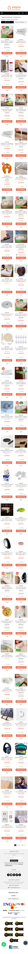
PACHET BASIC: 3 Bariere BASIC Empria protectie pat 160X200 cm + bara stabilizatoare (7, 41)
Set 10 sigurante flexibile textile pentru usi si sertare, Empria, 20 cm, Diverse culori (21, 348)
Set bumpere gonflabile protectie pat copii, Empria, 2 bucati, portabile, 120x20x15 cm (21, 75)
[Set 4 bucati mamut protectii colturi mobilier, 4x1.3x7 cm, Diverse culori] (7, 509)
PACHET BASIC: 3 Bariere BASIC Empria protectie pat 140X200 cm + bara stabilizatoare (21, 314)
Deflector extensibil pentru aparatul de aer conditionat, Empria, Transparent (7, 383)
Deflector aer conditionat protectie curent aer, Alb (7, 144)
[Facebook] (8, 875)
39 (22, 845)
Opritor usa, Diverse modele (7, 178)
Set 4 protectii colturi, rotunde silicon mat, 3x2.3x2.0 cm (21, 826)
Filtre (8, 22)
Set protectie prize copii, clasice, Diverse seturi (21, 724)
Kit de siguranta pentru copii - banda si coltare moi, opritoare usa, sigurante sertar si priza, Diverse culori (7, 348)
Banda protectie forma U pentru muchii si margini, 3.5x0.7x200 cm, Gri (7, 314)
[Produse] (2, 13)
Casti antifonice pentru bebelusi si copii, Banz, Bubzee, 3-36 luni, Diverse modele (7, 758)
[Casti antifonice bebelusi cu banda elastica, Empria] (7, 475)
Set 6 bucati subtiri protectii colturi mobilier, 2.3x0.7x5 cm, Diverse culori (21, 451)
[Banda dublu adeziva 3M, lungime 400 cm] (21, 543)
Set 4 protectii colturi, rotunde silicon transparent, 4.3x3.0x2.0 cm (7, 792)
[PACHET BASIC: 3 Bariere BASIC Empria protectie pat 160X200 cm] (21, 407)
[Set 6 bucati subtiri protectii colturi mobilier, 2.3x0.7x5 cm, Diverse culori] (21, 441)
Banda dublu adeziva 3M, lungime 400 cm (21, 553)
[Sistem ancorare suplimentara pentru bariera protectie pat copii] (7, 680)
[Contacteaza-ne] (19, 13)
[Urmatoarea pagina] (25, 845)
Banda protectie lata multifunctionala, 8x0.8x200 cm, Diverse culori (21, 280)
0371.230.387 (15, 885)
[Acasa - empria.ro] (14, 7)
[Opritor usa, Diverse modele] (7, 168)
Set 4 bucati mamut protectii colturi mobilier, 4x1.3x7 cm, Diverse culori (7, 519)
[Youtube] (11, 875)
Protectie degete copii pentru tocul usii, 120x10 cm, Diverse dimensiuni (7, 75)
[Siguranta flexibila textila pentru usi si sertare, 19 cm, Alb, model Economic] (21, 134)
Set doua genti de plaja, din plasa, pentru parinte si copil (7, 110)
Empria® (7, 39)
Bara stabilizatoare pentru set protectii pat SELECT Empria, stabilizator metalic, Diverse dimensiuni (21, 178)
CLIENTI (13, 895)
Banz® (7, 756)
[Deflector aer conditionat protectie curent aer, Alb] (7, 134)
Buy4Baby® (7, 176)
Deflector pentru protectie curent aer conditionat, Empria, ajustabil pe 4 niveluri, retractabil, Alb (21, 41)
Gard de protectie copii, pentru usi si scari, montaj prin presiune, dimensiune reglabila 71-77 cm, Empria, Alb (21, 621)
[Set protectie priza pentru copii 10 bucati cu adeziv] (7, 816)
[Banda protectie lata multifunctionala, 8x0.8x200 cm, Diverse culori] (21, 270)
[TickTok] (17, 875)
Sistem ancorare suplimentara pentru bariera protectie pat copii (7, 690)
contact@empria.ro (15, 887)
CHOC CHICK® (21, 244)
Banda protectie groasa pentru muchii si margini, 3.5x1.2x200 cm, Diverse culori (21, 519)
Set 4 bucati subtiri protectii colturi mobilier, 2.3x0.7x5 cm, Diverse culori (7, 246)
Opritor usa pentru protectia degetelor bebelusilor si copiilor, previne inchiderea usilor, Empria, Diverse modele (21, 383)
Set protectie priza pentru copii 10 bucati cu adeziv (7, 826)
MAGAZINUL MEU (13, 892)
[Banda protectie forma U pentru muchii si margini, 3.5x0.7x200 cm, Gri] (7, 305)
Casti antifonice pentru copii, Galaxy (21, 792)
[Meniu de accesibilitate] (25, 943)
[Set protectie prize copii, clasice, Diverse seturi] (21, 714)
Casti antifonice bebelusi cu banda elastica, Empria (7, 485)
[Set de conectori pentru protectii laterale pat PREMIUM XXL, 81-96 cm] (21, 475)
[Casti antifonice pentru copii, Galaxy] (21, 782)
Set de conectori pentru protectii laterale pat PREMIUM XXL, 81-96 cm (21, 485)
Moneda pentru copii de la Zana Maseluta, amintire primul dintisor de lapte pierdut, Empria (7, 621)
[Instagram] (19, 875)
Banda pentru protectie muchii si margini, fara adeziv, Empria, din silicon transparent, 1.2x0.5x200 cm (7, 417)
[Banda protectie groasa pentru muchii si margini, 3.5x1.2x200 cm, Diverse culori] (21, 509)
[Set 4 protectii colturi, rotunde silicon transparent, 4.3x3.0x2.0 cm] (7, 782)
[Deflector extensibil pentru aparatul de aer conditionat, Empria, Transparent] (7, 373)
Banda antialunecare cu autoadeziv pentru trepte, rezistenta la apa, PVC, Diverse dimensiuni (7, 553)
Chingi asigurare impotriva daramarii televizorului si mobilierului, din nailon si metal (7, 724)
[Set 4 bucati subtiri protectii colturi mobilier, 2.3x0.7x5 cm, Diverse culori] (7, 236)
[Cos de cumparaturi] (22, 13)
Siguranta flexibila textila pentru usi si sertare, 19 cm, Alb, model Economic (21, 144)
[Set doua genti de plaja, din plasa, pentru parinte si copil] (7, 100)
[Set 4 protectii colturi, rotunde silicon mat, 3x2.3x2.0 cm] (21, 816)
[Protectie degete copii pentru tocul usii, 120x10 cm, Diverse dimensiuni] (7, 66)
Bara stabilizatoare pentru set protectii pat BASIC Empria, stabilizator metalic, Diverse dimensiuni (7, 656)
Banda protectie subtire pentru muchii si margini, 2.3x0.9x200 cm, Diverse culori (7, 451)
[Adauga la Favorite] (7, 56)
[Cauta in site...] (26, 13)
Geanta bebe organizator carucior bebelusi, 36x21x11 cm (21, 758)
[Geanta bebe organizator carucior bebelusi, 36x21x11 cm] (21, 748)
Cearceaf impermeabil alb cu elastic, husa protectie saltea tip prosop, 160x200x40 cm (7, 280)
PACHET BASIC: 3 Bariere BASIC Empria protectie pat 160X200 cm (21, 417)
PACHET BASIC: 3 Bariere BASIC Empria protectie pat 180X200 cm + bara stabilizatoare (21, 212)
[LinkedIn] (14, 875)
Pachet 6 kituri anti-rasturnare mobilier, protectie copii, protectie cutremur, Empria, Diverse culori (21, 587)
